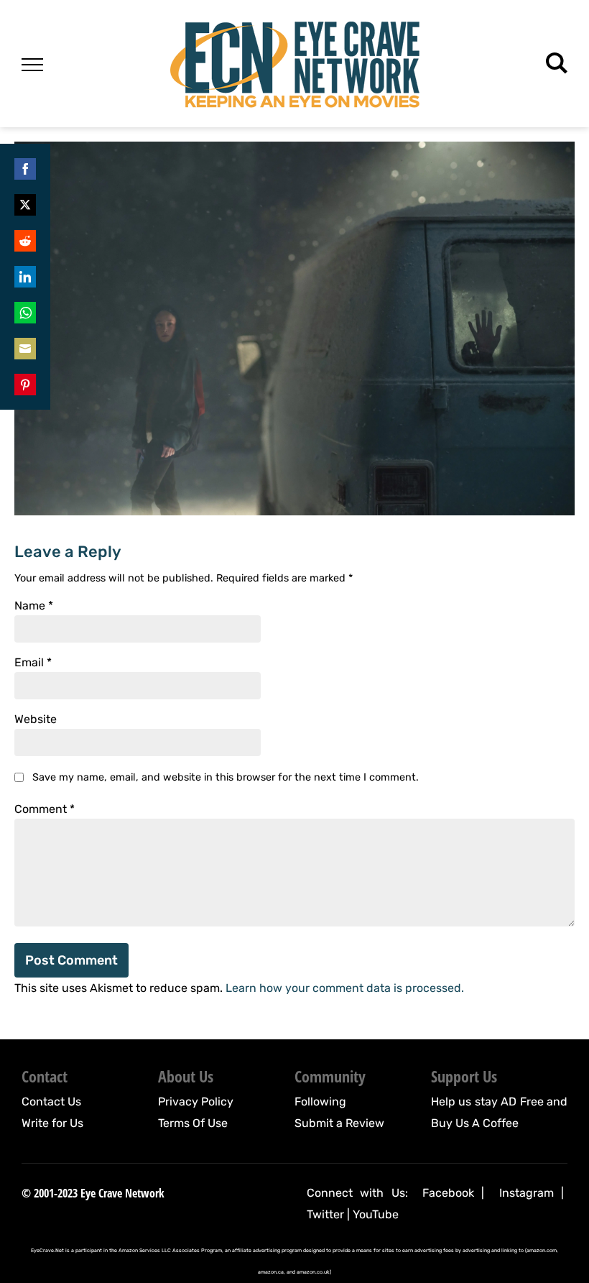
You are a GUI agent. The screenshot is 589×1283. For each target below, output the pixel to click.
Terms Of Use (193, 1123)
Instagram (526, 1193)
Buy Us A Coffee (475, 1123)
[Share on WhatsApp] (25, 312)
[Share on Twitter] (25, 205)
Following (320, 1101)
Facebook (448, 1193)
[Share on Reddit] (25, 241)
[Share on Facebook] (25, 169)
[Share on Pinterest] (25, 384)
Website (35, 719)
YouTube (376, 1214)
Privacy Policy (195, 1101)
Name (33, 606)
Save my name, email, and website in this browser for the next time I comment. (225, 777)
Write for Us (52, 1123)
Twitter (325, 1214)
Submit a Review (339, 1123)
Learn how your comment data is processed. (345, 988)
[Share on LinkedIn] (25, 277)
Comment (44, 809)
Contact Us (51, 1101)
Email (33, 662)
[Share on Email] (25, 348)
